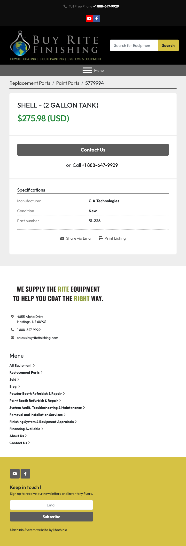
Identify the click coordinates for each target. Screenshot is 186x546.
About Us (16, 436)
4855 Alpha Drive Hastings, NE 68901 (31, 319)
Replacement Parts (24, 372)
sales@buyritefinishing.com (37, 338)
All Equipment (20, 365)
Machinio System (23, 530)
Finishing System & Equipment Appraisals (41, 422)
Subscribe (51, 516)
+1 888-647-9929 (106, 6)
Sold (12, 379)
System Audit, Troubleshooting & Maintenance (45, 407)
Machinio (60, 530)
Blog (13, 386)
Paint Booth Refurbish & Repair (33, 400)
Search (168, 45)
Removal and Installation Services (35, 414)
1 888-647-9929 (29, 330)
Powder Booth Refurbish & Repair (35, 393)
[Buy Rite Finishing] (57, 292)
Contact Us (93, 150)
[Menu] (87, 70)
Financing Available (24, 429)
